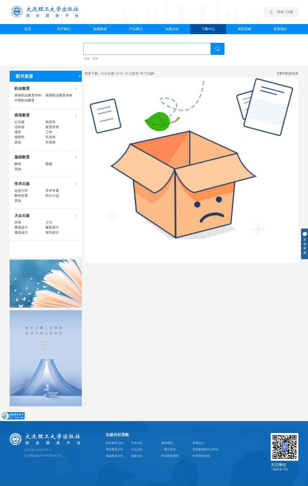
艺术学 (50, 137)
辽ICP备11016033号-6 (37, 450)
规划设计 (21, 232)
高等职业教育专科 (27, 95)
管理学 (19, 137)
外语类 (50, 142)
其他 (17, 142)
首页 (27, 29)
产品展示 (136, 29)
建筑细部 (167, 443)
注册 (289, 12)
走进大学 (21, 190)
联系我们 (280, 29)
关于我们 (64, 29)
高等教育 (22, 115)
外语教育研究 (170, 456)
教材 (17, 164)
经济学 (50, 122)
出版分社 (172, 29)
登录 (280, 12)
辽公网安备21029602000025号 (43, 455)
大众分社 (137, 449)
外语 (17, 222)
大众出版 (22, 216)
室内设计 (52, 232)
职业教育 (22, 89)
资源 (95, 58)
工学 (48, 132)
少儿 (48, 222)
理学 (17, 132)
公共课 (19, 122)
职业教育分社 (114, 443)
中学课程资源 (201, 456)
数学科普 (21, 196)
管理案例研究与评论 (205, 449)
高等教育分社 (114, 449)
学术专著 (52, 190)
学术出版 (22, 184)
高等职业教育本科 (58, 95)
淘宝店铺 (244, 29)
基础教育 (22, 157)
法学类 (19, 127)
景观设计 (21, 227)
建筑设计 (52, 227)
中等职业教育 (24, 100)
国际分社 (137, 456)
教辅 (48, 164)
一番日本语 (168, 449)
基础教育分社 (114, 456)
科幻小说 (52, 196)
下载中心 (208, 29)
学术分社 (137, 443)
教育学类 (52, 127)
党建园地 (100, 29)
